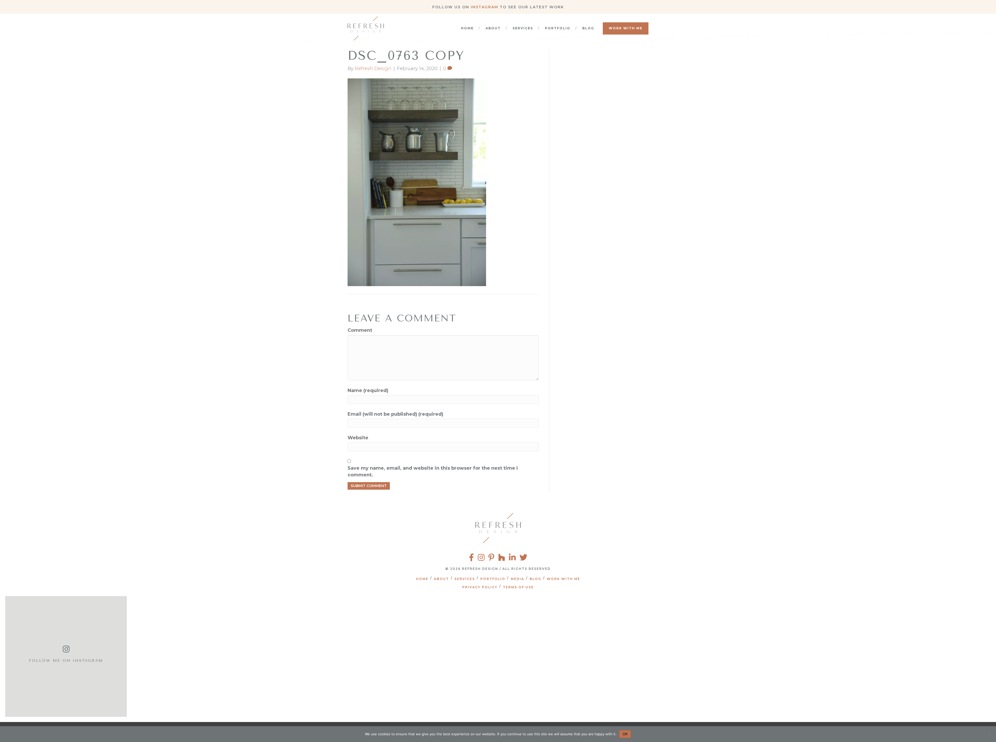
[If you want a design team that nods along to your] (452, 656)
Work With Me (625, 28)
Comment (360, 330)
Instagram (484, 7)
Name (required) (368, 390)
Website (358, 438)
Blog (588, 28)
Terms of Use (518, 587)
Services (523, 28)
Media (517, 579)
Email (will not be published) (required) (395, 414)
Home (467, 28)
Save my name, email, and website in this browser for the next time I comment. (433, 471)
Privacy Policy (479, 587)
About (493, 28)
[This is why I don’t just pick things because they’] (670, 656)
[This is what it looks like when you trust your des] (888, 656)
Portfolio (557, 28)
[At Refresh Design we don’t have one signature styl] (234, 656)
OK (625, 734)
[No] (989, 734)
